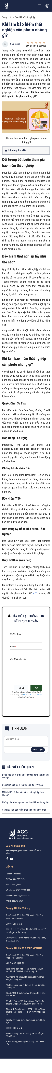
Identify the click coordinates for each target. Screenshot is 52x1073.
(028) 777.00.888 (23, 890)
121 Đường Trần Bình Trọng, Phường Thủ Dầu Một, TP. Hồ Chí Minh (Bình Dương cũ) (24, 970)
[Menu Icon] (40, 5)
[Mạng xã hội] (7, 859)
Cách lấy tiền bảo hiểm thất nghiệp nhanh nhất (24, 809)
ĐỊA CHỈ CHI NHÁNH (14, 924)
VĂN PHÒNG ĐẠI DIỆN (15, 963)
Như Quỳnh (15, 44)
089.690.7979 (17, 901)
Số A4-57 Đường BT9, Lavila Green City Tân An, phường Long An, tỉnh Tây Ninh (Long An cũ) (25, 1002)
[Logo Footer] (20, 834)
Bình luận (38, 750)
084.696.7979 (19, 879)
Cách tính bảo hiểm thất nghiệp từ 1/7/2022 (22, 785)
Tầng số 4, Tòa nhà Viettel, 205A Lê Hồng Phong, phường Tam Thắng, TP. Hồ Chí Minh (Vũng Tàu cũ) (26, 1012)
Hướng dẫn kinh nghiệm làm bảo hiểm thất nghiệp (25, 802)
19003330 (17, 873)
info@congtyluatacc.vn (19, 895)
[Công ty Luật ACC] (6, 5)
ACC (35, 593)
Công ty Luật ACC (18, 884)
